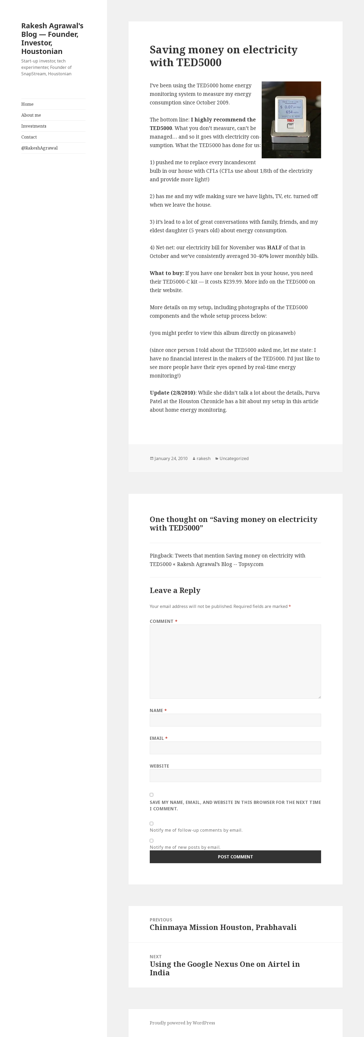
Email (159, 738)
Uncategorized (234, 458)
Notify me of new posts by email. (185, 847)
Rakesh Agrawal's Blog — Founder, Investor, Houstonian (52, 38)
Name (158, 710)
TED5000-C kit (180, 281)
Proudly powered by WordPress (182, 1023)
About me (31, 115)
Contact (29, 137)
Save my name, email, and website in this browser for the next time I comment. (235, 805)
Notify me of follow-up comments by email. (196, 830)
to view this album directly (226, 332)
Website (159, 766)
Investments (33, 126)
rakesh (204, 458)
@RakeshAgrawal (39, 148)
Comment (163, 621)
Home (27, 104)
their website (165, 290)
